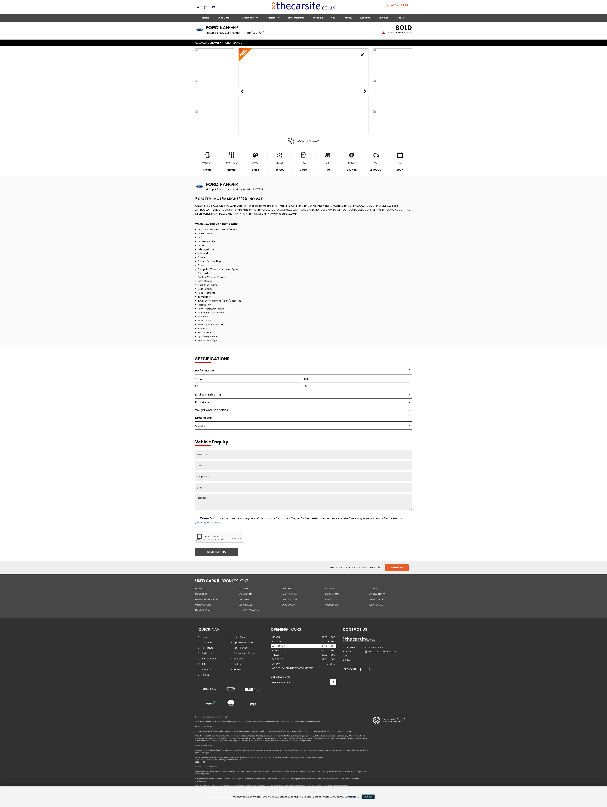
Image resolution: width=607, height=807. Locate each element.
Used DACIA (331, 589)
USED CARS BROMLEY (208, 43)
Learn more (351, 796)
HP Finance (208, 648)
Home (205, 18)
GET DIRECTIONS (280, 677)
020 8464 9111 (401, 5)
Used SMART (331, 605)
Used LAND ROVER (377, 594)
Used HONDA (245, 594)
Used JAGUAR (332, 594)
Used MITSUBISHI (290, 599)
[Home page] (303, 6)
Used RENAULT (246, 605)
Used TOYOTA (375, 605)
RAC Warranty (296, 18)
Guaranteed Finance (245, 653)
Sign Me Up (397, 568)
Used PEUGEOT (376, 599)
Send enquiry (216, 552)
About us (365, 18)
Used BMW (287, 589)
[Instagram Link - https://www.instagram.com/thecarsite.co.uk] (205, 7)
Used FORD (201, 594)
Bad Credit (207, 653)
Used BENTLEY (246, 589)
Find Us (401, 18)
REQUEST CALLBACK (307, 141)
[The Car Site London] (359, 641)
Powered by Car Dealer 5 (393, 719)
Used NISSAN (332, 599)
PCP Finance (240, 648)
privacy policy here (207, 522)
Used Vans (248, 18)
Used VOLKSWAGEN (249, 610)
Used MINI (244, 599)
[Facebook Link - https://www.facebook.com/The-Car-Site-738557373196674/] (198, 7)
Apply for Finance (243, 643)
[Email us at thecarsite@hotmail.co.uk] (213, 7)
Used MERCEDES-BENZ (206, 599)
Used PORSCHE (203, 605)
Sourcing (318, 18)
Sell (333, 18)
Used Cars (223, 18)
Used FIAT (373, 589)
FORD (227, 43)
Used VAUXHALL (203, 610)
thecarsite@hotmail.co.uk (382, 652)
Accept (368, 796)
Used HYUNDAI (289, 594)
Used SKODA (288, 605)
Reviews (383, 18)
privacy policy (223, 717)
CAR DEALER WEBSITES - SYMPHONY (392, 721)
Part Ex (348, 18)
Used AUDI (200, 589)
